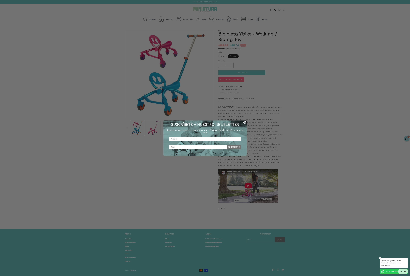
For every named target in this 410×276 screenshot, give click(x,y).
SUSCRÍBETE (234, 147)
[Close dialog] (245, 122)
